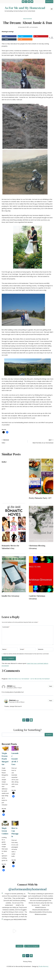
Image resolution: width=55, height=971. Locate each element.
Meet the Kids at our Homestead (43, 441)
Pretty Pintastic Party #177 (40, 498)
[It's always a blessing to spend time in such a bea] (40, 905)
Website (40, 649)
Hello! (5, 441)
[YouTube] (32, 1)
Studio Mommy (43, 966)
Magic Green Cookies (5, 831)
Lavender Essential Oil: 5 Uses (15, 759)
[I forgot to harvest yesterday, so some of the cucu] (14, 905)
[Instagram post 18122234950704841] (14, 931)
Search (49, 734)
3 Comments (34, 27)
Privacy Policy (27, 961)
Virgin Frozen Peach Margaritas (5, 759)
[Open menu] (51, 9)
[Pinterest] (29, 1)
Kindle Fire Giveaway (10, 596)
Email (22, 649)
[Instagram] (26, 1)
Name (4, 649)
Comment (6, 627)
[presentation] (41, 476)
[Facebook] (23, 1)
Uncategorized (27, 18)
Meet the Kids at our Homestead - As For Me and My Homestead (28, 679)
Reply (50, 686)
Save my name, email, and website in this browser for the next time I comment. (26, 654)
